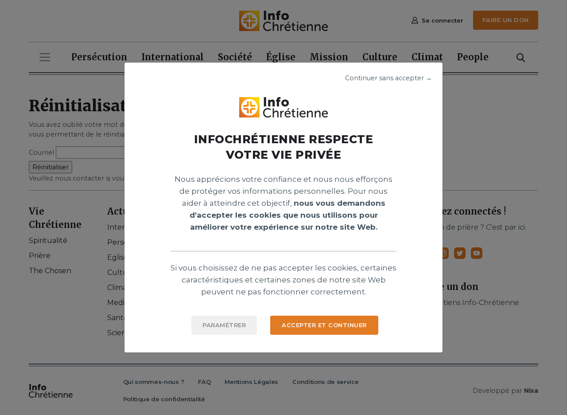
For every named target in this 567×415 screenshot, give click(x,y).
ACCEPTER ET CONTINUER (324, 325)
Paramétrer (224, 325)
